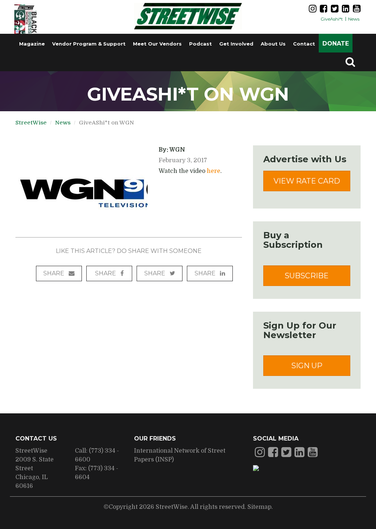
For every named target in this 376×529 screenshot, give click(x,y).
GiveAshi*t (332, 19)
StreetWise (31, 122)
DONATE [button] (335, 43)
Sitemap (259, 507)
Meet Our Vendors (157, 44)
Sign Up (306, 365)
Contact (304, 44)
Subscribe (307, 275)
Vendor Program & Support (89, 44)
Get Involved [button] (236, 44)
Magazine (32, 44)
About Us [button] (273, 44)
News (353, 19)
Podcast (200, 44)
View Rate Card (307, 181)
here (213, 171)
